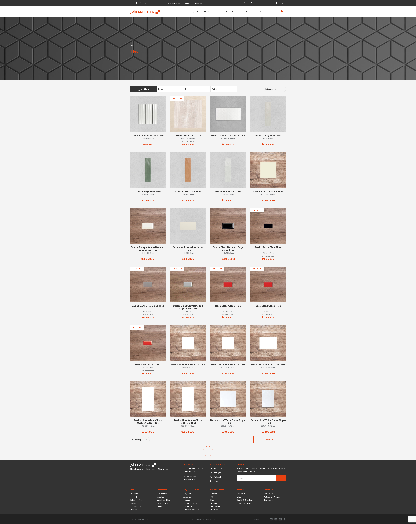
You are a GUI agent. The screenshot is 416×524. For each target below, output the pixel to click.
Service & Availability (191, 509)
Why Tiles (187, 493)
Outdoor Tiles (135, 506)
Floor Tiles (134, 497)
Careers (188, 3)
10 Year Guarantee (190, 503)
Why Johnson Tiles (212, 12)
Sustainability (188, 506)
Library (239, 497)
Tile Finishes (215, 506)
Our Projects (162, 493)
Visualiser (161, 497)
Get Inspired (192, 12)
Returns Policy (210, 519)
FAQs (212, 497)
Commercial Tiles (174, 3)
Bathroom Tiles (136, 500)
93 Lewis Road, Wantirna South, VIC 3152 (193, 470)
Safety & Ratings (244, 503)
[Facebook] (132, 2)
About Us (187, 497)
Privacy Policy (199, 519)
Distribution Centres (272, 497)
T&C (191, 519)
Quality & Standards (245, 500)
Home (132, 45)
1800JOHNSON (249, 3)
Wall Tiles (134, 493)
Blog (212, 500)
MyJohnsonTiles (163, 500)
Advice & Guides (233, 12)
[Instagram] (136, 2)
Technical (250, 12)
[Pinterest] (141, 2)
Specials (198, 3)
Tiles (179, 12)
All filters (145, 89)
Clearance (134, 509)
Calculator (241, 493)
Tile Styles (214, 509)
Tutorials (213, 493)
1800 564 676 (189, 479)
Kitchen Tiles (135, 503)
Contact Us (265, 12)
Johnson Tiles (143, 519)
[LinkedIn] (145, 2)
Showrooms (268, 500)
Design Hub (161, 506)
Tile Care (213, 503)
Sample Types (162, 503)
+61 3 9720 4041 (190, 476)
